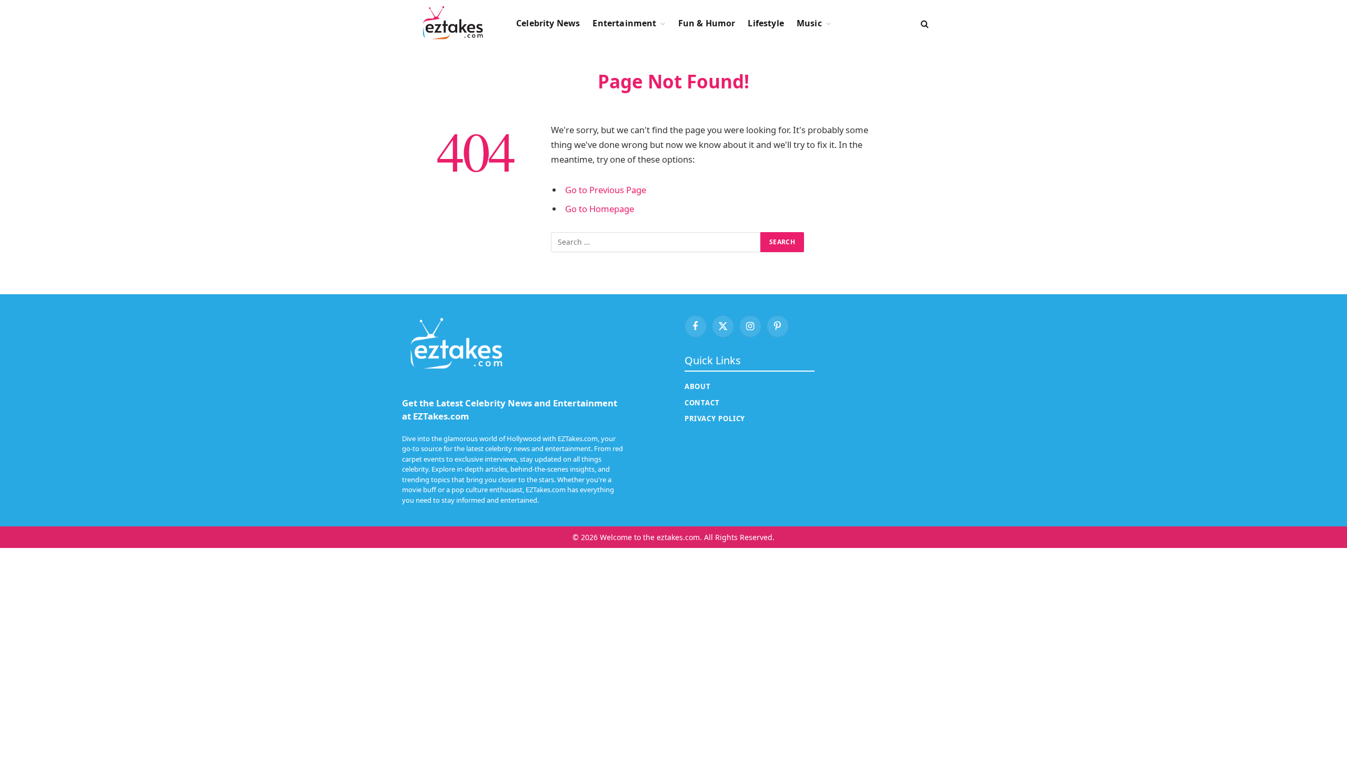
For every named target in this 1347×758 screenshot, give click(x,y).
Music (809, 23)
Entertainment (624, 23)
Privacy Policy (715, 418)
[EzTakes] (452, 23)
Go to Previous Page (605, 190)
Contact (702, 402)
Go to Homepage (599, 209)
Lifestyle (765, 23)
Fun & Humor (707, 23)
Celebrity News (548, 23)
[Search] (924, 23)
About (698, 386)
